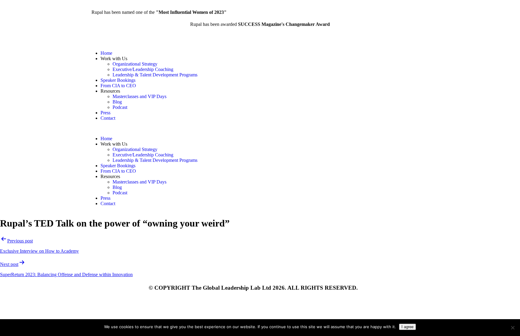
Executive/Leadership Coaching (143, 69)
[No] (512, 328)
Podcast (120, 107)
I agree (407, 327)
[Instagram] (267, 53)
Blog (117, 101)
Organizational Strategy (135, 63)
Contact (108, 118)
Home (106, 53)
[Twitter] (316, 53)
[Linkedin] (283, 53)
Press (105, 112)
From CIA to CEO (118, 85)
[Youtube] (300, 53)
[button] (174, 128)
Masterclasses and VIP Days (139, 96)
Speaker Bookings (118, 80)
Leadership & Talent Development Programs (155, 74)
